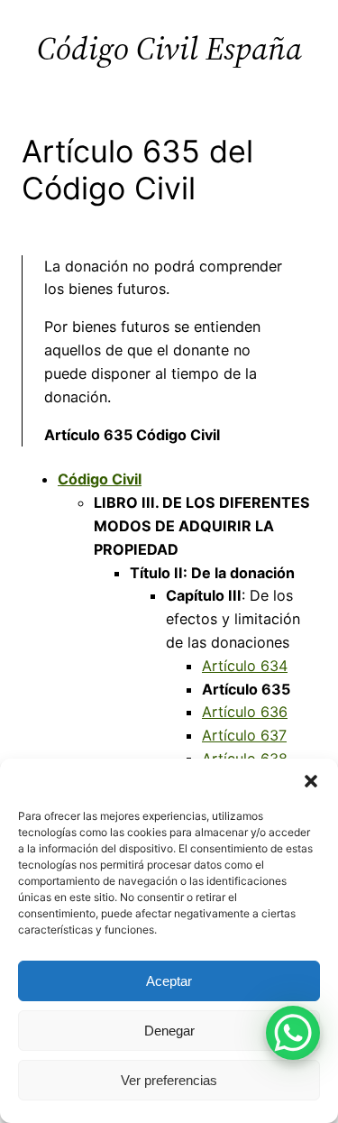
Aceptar (169, 981)
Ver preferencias (169, 1080)
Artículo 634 (245, 666)
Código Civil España (169, 48)
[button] (311, 781)
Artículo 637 (244, 735)
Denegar (169, 1030)
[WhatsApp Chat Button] (293, 1033)
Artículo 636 (245, 712)
